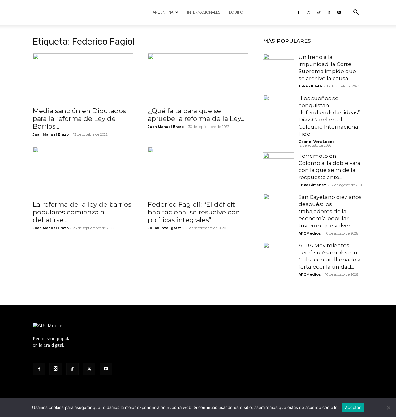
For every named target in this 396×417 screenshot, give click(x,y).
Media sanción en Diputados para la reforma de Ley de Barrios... (79, 118)
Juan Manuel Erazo (51, 134)
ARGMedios (310, 233)
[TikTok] (318, 12)
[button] (355, 13)
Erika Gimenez (312, 185)
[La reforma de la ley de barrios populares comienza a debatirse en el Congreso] (83, 171)
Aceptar (353, 407)
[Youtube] (339, 12)
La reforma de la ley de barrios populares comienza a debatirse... (82, 212)
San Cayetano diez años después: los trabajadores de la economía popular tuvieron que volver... (330, 211)
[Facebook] (298, 12)
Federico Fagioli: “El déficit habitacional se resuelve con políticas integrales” (194, 212)
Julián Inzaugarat (164, 228)
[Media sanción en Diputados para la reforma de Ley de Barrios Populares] (83, 78)
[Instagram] (308, 12)
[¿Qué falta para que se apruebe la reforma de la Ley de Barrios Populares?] (198, 78)
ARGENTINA (163, 12)
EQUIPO (236, 12)
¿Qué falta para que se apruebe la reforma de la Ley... (196, 114)
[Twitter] (329, 12)
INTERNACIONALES (203, 12)
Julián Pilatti (310, 86)
